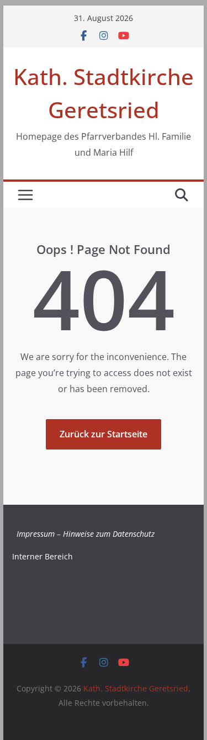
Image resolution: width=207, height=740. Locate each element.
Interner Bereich (42, 556)
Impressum (36, 533)
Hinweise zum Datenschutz (109, 533)
